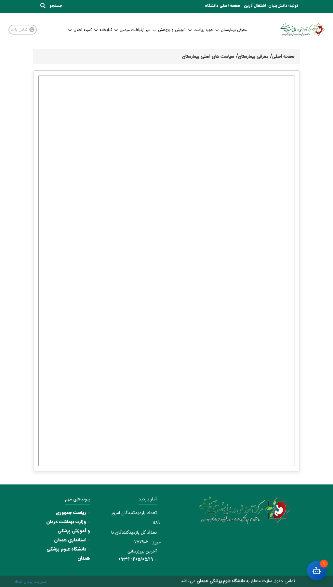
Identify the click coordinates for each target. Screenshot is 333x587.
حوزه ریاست (203, 30)
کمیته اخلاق (82, 30)
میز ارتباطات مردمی (135, 30)
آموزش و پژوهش (172, 30)
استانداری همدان (70, 539)
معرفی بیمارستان (234, 30)
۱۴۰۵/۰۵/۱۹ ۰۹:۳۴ (135, 559)
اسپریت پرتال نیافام (30, 581)
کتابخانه (106, 30)
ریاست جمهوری (71, 512)
